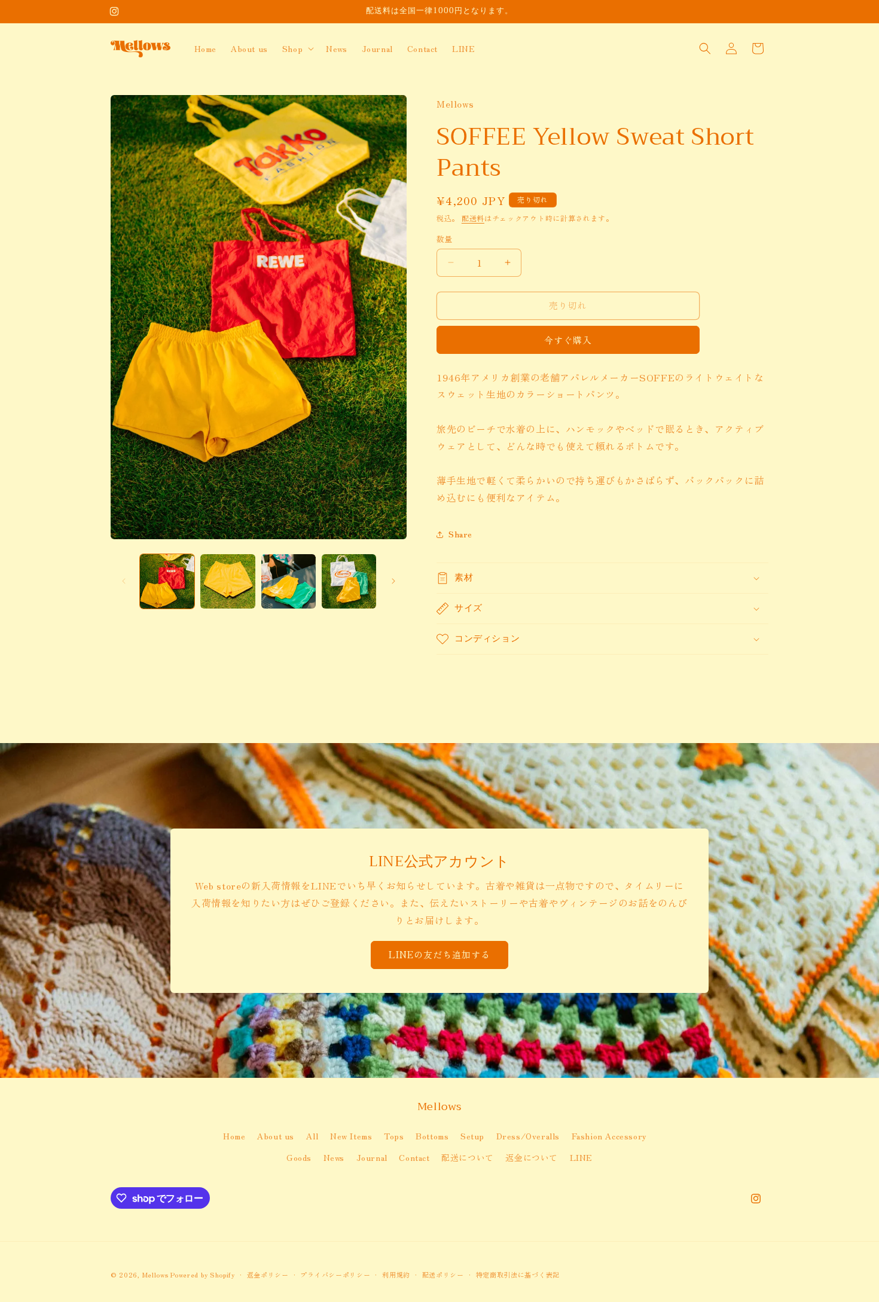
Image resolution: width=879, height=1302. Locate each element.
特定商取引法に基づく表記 (518, 1274)
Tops (394, 1136)
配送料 (473, 218)
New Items (351, 1136)
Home (234, 1136)
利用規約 (396, 1274)
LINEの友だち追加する (439, 954)
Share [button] (460, 534)
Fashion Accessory (609, 1136)
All (312, 1136)
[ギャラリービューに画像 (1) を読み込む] (167, 581)
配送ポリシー (443, 1274)
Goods (299, 1157)
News (333, 1157)
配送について (467, 1157)
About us (275, 1136)
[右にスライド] (393, 581)
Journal (371, 1157)
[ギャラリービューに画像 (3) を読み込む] (288, 581)
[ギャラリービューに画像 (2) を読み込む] (227, 581)
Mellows (155, 1274)
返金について (531, 1157)
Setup (472, 1136)
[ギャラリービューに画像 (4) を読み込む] (349, 581)
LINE (581, 1157)
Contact (414, 1157)
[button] (297, 48)
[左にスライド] (124, 581)
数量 (445, 238)
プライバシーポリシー (335, 1274)
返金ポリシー (268, 1274)
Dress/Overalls (528, 1136)
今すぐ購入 (568, 340)
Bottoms (432, 1136)
